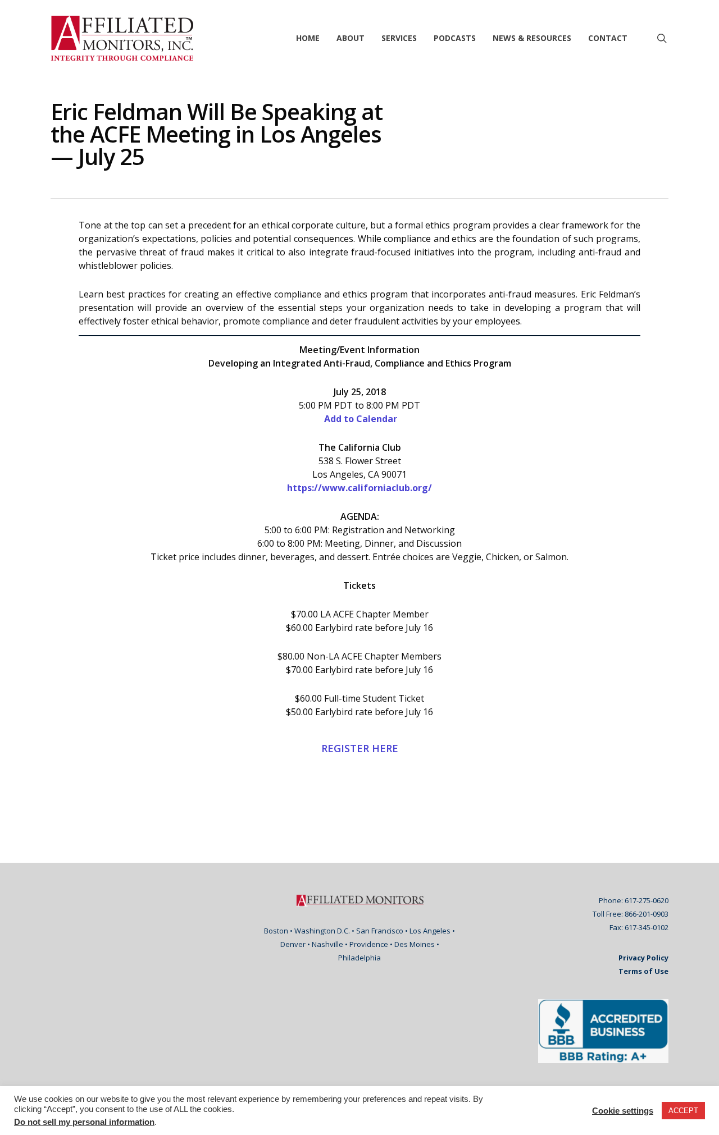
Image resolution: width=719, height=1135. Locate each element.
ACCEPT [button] (683, 1110)
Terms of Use (643, 971)
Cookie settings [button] (622, 1110)
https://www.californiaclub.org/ (359, 488)
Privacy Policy (643, 958)
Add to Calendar (359, 419)
